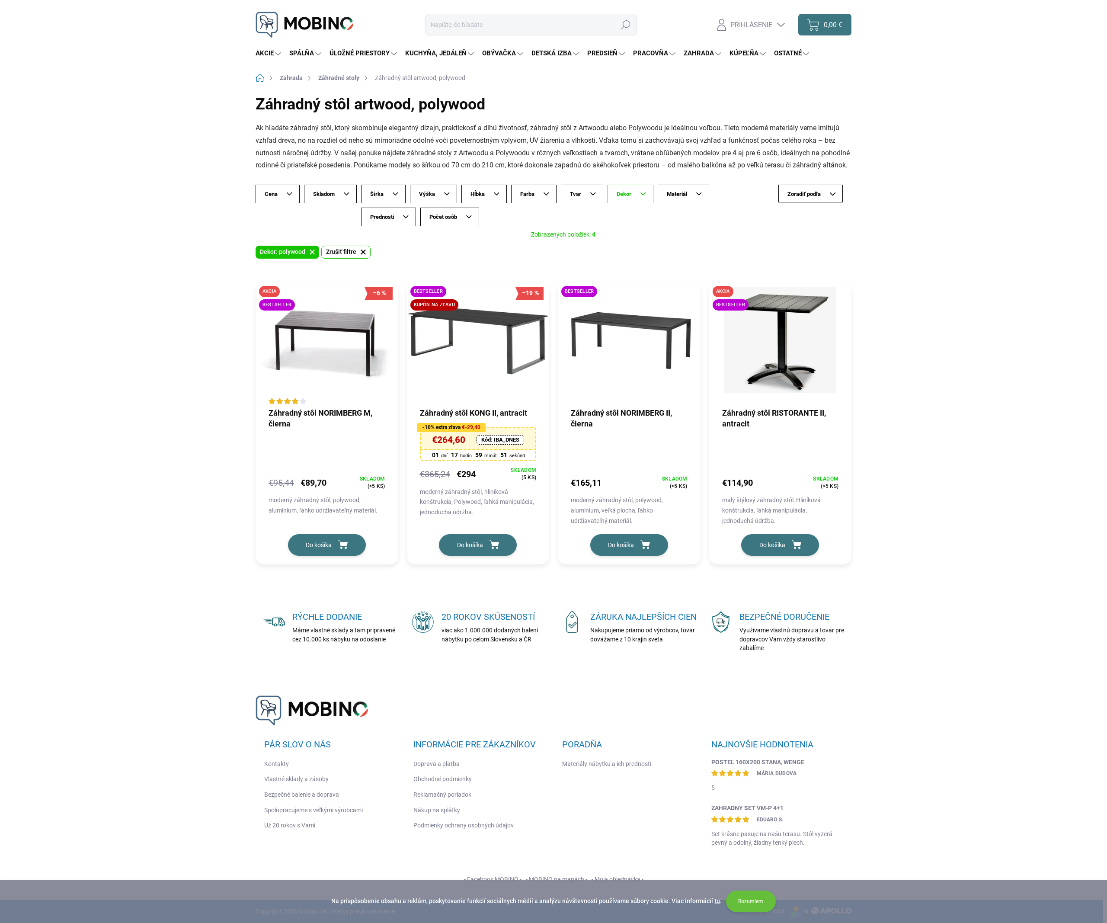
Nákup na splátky (436, 810)
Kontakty (276, 763)
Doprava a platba (436, 763)
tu (717, 900)
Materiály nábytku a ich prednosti (606, 763)
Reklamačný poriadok (442, 794)
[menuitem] (269, 53)
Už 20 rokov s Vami (289, 825)
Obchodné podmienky (442, 779)
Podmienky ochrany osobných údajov (463, 825)
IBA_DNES (500, 439)
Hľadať (625, 24)
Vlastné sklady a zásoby (296, 779)
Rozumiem (750, 901)
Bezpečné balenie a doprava (301, 794)
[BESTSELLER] (629, 344)
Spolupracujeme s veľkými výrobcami (313, 810)
